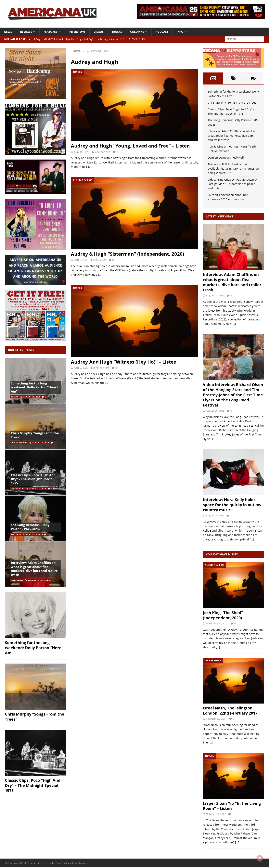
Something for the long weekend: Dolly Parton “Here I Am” (34, 387)
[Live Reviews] (233, 681)
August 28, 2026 (31, 396)
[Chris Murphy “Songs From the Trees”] (35, 426)
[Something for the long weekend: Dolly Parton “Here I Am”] (35, 615)
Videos (99, 31)
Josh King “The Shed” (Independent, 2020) (223, 615)
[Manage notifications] (260, 858)
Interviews (77, 31)
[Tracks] (233, 776)
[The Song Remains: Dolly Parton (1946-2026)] (35, 518)
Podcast (162, 31)
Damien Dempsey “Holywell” (226, 157)
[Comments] (253, 78)
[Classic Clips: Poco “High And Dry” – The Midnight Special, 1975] (35, 753)
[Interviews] (233, 247)
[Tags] (233, 78)
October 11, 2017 (216, 814)
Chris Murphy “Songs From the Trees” (35, 435)
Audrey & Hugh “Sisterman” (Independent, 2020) (127, 254)
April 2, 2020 (81, 367)
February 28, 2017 (216, 718)
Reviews (26, 31)
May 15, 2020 (81, 152)
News (8, 31)
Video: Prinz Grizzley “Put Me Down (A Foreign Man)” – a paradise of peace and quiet (232, 184)
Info (179, 31)
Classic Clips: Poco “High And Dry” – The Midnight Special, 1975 (33, 479)
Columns (137, 31)
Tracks (117, 31)
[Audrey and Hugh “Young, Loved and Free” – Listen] (134, 105)
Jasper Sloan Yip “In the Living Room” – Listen (232, 806)
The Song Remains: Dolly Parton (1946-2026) (30, 527)
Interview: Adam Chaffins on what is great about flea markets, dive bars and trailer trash (34, 569)
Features (50, 31)
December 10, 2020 (217, 623)
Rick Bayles (99, 260)
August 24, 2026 (215, 515)
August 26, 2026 (215, 410)
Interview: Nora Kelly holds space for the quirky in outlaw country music (232, 504)
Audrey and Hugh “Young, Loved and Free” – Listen (130, 145)
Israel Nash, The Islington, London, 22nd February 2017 (230, 710)
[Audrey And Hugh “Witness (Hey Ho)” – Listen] (134, 321)
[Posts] (213, 78)
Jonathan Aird (102, 152)
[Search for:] (244, 39)
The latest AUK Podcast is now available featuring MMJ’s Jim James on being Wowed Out (233, 168)
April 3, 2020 (81, 260)
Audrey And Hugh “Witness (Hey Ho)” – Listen (124, 361)
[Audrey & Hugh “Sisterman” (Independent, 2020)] (134, 213)
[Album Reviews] (233, 585)
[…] (90, 167)
